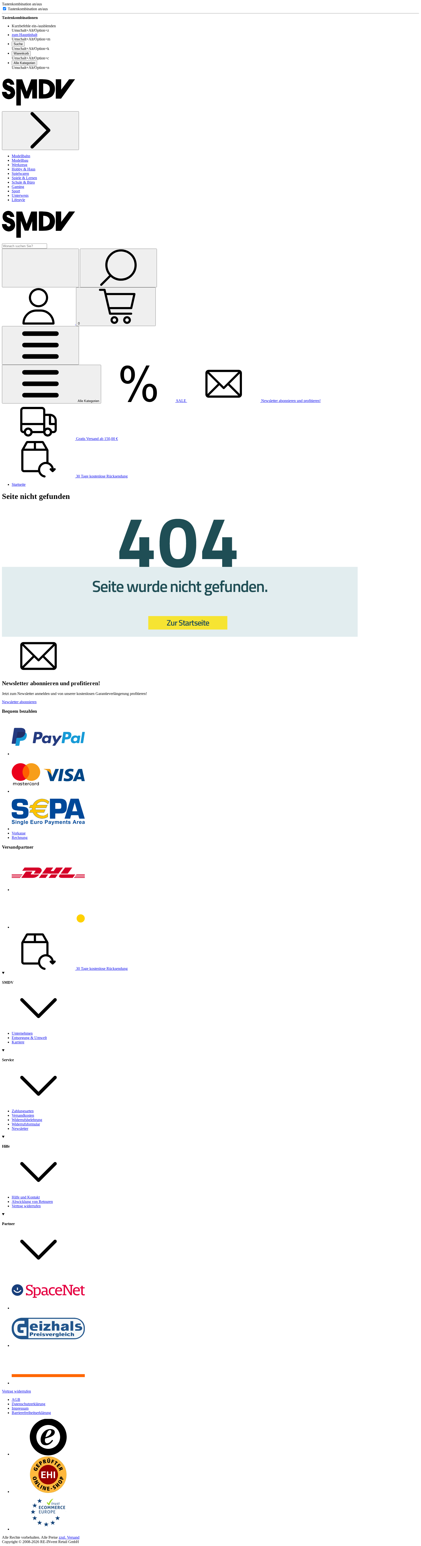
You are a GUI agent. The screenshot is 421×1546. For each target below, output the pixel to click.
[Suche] (118, 268)
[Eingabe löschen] (40, 268)
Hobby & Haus (23, 169)
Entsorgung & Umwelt (29, 1038)
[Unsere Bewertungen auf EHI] (48, 1492)
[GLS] (48, 927)
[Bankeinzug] (48, 829)
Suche (18, 44)
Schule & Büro (23, 182)
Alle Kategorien (24, 63)
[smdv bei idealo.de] (48, 1383)
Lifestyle (18, 200)
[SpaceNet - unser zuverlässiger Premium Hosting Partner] (48, 1308)
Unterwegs (20, 195)
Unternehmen (22, 1033)
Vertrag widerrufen (26, 1206)
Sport (16, 191)
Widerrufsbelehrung (27, 1120)
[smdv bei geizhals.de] (48, 1345)
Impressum (20, 1408)
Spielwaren (20, 173)
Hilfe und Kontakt (26, 1197)
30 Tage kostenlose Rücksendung (101, 476)
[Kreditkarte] (48, 791)
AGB (16, 1399)
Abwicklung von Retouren (32, 1201)
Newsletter (20, 1128)
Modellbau (20, 160)
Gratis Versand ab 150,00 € (96, 439)
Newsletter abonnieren (19, 702)
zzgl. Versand (69, 1537)
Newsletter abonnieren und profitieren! (290, 401)
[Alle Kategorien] (40, 345)
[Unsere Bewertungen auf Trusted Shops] (48, 1454)
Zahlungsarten (23, 1111)
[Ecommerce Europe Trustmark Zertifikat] (48, 1529)
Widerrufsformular (26, 1124)
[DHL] (48, 890)
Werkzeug (19, 165)
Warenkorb (21, 53)
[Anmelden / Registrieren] (39, 323)
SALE (181, 401)
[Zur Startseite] (180, 635)
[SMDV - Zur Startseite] (38, 109)
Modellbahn (21, 156)
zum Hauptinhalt (24, 35)
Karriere (18, 1042)
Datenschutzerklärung (28, 1404)
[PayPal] (48, 754)
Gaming (18, 187)
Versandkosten (23, 1115)
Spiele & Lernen (24, 178)
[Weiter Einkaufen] (40, 130)
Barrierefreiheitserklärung (31, 1413)
